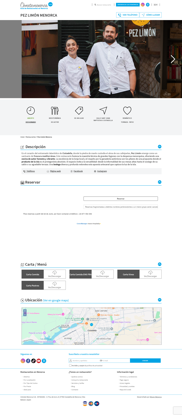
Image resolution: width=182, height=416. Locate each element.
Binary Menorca (156, 397)
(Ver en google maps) (56, 300)
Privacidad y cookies (127, 386)
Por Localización (29, 380)
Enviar (145, 360)
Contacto (74, 389)
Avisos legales (125, 383)
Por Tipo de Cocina (30, 383)
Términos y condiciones (128, 377)
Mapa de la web (125, 389)
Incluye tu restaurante (79, 380)
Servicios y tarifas (77, 383)
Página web (55, 171)
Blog (73, 386)
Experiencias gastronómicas (127, 4)
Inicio (22, 137)
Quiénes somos (77, 377)
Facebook (78, 171)
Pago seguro (124, 380)
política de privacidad (94, 365)
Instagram (102, 171)
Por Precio (27, 386)
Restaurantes (31, 137)
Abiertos (26, 377)
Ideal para (27, 389)
